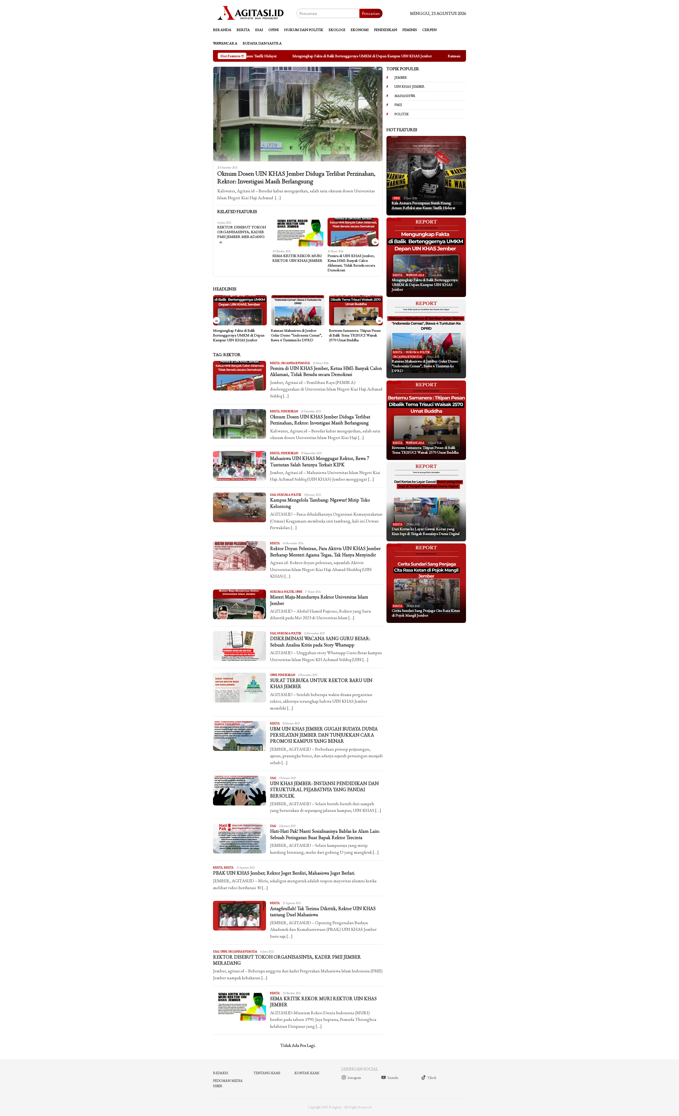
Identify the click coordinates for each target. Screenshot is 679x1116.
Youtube (393, 1077)
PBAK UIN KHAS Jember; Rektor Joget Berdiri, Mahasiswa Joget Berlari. (284, 873)
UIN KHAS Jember (409, 86)
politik (401, 114)
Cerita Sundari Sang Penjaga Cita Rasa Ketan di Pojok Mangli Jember (426, 613)
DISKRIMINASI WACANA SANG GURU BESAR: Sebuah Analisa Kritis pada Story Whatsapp (320, 641)
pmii (398, 105)
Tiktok (431, 1077)
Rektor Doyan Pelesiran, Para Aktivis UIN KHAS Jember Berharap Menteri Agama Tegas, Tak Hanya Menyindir (325, 551)
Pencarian (371, 13)
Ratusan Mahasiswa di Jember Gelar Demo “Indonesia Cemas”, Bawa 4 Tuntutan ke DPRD (238, 335)
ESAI (273, 495)
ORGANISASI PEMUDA (295, 363)
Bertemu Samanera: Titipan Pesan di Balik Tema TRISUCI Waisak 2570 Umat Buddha (297, 335)
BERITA (275, 363)
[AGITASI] (255, 13)
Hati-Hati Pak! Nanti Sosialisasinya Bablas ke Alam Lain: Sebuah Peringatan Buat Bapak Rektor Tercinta (325, 834)
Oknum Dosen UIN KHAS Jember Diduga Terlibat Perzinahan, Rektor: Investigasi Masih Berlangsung (296, 177)
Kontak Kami (306, 1073)
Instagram (354, 1077)
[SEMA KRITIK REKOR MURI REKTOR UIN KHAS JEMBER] (242, 232)
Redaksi (220, 1073)
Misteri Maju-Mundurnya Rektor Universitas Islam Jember (353, 258)
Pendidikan (289, 411)
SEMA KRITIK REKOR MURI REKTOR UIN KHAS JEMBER (242, 258)
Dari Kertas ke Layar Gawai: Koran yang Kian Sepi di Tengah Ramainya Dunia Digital (353, 335)
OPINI (298, 592)
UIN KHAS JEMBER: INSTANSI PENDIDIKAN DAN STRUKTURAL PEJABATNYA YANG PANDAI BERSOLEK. (324, 789)
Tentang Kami (267, 1073)
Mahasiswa (404, 96)
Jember (400, 77)
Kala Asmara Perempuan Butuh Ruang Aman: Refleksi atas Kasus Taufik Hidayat (423, 205)
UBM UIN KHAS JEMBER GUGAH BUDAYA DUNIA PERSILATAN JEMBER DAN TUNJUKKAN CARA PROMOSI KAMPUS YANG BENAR (324, 735)
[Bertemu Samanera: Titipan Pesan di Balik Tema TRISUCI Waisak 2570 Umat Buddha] (298, 310)
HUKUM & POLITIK (289, 495)
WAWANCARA (415, 275)
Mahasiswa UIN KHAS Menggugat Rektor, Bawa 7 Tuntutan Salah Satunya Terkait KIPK (319, 461)
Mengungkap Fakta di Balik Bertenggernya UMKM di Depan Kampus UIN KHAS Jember (335, 56)
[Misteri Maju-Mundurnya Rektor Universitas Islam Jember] (353, 232)
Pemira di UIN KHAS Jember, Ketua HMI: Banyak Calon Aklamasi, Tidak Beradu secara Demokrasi (296, 262)
